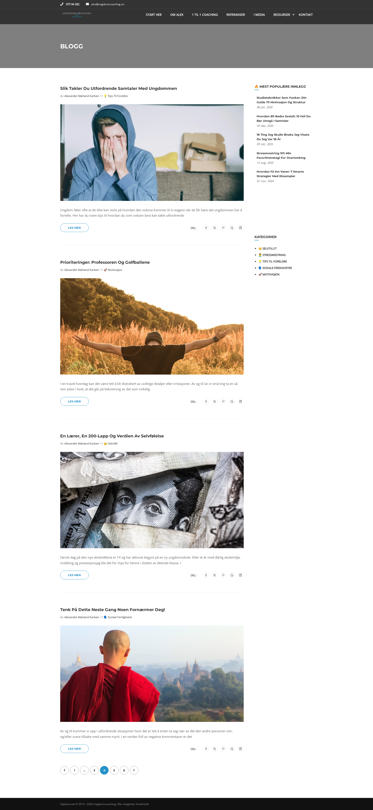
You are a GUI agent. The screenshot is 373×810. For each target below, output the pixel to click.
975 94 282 (72, 4)
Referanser (235, 15)
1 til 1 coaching (205, 15)
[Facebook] (206, 228)
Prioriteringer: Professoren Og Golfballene (105, 262)
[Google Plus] (232, 228)
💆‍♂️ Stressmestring (272, 255)
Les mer (74, 227)
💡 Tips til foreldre (116, 96)
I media (259, 15)
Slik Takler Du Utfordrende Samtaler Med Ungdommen (118, 88)
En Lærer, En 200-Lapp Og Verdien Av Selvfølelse (112, 436)
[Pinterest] (223, 228)
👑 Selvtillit (111, 443)
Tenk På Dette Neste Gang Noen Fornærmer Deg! (112, 609)
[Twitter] (214, 228)
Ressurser (281, 15)
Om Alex (176, 15)
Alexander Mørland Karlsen (81, 96)
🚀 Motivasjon (113, 270)
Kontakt (306, 15)
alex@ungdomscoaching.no (107, 4)
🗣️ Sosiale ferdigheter (118, 617)
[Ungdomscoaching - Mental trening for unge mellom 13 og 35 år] (76, 16)
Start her (154, 15)
